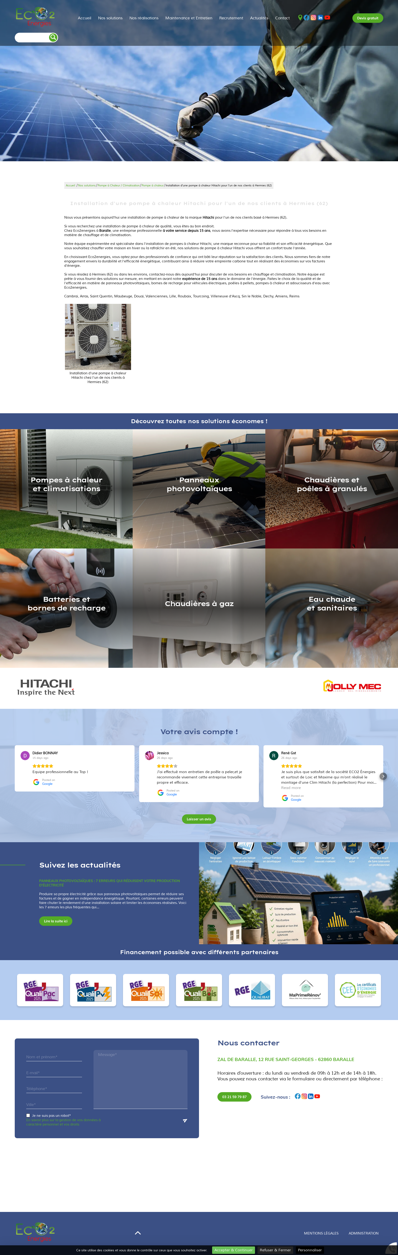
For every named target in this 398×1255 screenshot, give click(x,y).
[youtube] (327, 18)
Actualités (259, 18)
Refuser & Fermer (275, 1250)
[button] (14, 776)
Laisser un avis (199, 819)
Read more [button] (291, 788)
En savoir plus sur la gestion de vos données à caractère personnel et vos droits (63, 1122)
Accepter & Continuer (233, 1250)
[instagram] (313, 18)
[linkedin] (320, 18)
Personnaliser (310, 1250)
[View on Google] (25, 755)
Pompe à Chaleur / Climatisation (119, 185)
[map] (300, 18)
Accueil (84, 18)
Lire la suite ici (55, 921)
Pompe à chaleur (153, 185)
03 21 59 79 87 (234, 1097)
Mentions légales (321, 1233)
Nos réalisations (143, 18)
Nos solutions (110, 18)
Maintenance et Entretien (188, 18)
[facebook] (306, 18)
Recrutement (231, 18)
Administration (364, 1233)
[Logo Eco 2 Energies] (35, 18)
